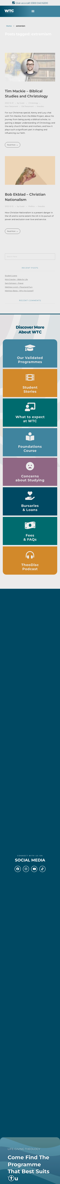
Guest (22, 103)
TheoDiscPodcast (30, 567)
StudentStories (30, 389)
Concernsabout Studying (30, 478)
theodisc (40, 106)
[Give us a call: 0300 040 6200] (13, 2)
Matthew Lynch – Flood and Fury (19, 287)
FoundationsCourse (30, 448)
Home (9, 26)
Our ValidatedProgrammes (30, 360)
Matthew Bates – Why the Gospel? (19, 291)
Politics (31, 206)
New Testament (11, 106)
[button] (33, 11)
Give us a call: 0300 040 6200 (32, 3)
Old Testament (27, 106)
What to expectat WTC (30, 419)
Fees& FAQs (30, 537)
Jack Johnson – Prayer (14, 283)
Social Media (30, 860)
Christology (33, 103)
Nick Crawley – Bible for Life (16, 279)
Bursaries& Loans (30, 508)
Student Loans (11, 276)
